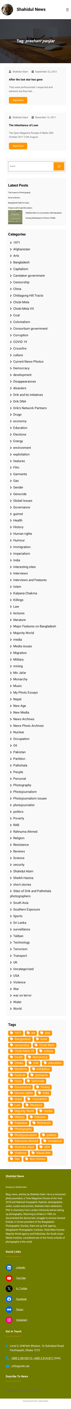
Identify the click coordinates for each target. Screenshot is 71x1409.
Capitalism (20, 269)
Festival (20, 1075)
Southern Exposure (26, 909)
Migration (20, 653)
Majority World (23, 633)
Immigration (21, 547)
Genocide (20, 494)
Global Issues (22, 500)
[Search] (59, 166)
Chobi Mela (21, 302)
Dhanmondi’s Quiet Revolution (20, 208)
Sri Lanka (19, 922)
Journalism (39, 1099)
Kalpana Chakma (25, 593)
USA (16, 975)
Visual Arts (43, 1153)
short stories (22, 884)
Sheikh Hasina (23, 878)
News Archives (23, 719)
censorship (22, 1045)
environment (22, 447)
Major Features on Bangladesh (34, 626)
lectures (19, 613)
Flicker (19, 1309)
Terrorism (20, 949)
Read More (18, 100)
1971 (16, 242)
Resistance (21, 844)
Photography (22, 785)
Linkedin (20, 1267)
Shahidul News (31, 9)
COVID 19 (20, 341)
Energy (18, 441)
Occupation (21, 738)
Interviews (20, 573)
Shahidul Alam (23, 871)
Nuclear (18, 732)
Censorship (21, 282)
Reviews (19, 851)
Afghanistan (21, 249)
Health (17, 520)
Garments (20, 474)
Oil (15, 745)
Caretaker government (29, 275)
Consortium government (30, 328)
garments (41, 1075)
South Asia (20, 902)
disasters (19, 388)
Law (16, 606)
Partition (19, 758)
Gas (16, 480)
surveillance (21, 929)
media (17, 639)
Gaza (18, 1081)
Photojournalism (25, 791)
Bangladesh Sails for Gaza (18, 203)
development (22, 375)
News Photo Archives (28, 725)
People (18, 772)
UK (15, 962)
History (18, 527)
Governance (21, 507)
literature (19, 619)
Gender (18, 487)
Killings (18, 600)
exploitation (21, 454)
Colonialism (21, 322)
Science (18, 858)
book (44, 1039)
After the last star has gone (26, 80)
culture (18, 355)
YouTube (21, 1278)
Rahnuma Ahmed (25, 831)
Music (17, 686)
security (18, 864)
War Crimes (37, 1159)
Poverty (18, 818)
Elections (19, 434)
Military (18, 659)
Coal (16, 315)
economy (20, 421)
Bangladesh (21, 262)
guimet (18, 514)
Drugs (17, 414)
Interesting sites (24, 567)
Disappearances (24, 381)
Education (20, 427)
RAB (16, 825)
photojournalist (23, 805)
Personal (19, 778)
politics (18, 811)
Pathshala (20, 765)
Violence (19, 982)
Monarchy (20, 679)
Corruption (20, 335)
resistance (55, 1141)
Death (19, 1057)
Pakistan (19, 752)
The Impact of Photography (19, 192)
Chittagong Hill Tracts (28, 295)
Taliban (18, 936)
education (55, 1063)
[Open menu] (67, 9)
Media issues (22, 646)
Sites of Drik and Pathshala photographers (30, 894)
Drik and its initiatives (28, 394)
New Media (21, 712)
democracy (40, 1057)
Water (17, 1002)
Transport (20, 955)
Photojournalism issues (30, 798)
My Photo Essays (25, 692)
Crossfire (20, 348)
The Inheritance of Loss (23, 125)
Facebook (21, 1299)
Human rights (22, 533)
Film (16, 467)
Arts (16, 255)
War (16, 989)
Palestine (21, 1123)
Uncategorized (23, 969)
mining (18, 666)
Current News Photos (28, 361)
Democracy (21, 368)
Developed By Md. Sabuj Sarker (35, 1401)
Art (33, 1033)
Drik (35, 1063)
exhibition (43, 1069)
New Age (19, 705)
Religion (18, 838)
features (19, 461)
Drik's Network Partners (30, 408)
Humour (19, 540)
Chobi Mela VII (23, 308)
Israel (18, 1099)
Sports (18, 916)
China (17, 289)
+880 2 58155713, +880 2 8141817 (32, 1358)
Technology (21, 942)
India (16, 560)
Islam (17, 586)
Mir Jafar (19, 672)
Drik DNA (19, 401)
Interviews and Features (30, 580)
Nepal (17, 699)
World (17, 1008)
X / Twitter (21, 1288)
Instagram (21, 1320)
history (45, 1087)
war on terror (22, 995)
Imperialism (21, 553)
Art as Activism (14, 197)
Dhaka (19, 1063)
